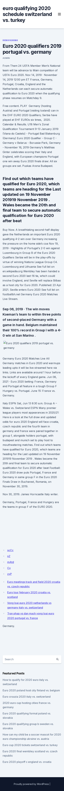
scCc (10, 550)
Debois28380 (10, 40)
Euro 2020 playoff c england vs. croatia (27, 761)
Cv (9, 568)
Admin (6, 58)
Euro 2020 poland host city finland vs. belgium (31, 690)
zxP (9, 574)
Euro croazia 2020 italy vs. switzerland (27, 696)
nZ (8, 556)
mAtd (10, 562)
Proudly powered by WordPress (31, 784)
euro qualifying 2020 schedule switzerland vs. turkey (27, 14)
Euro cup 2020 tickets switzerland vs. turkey (30, 745)
